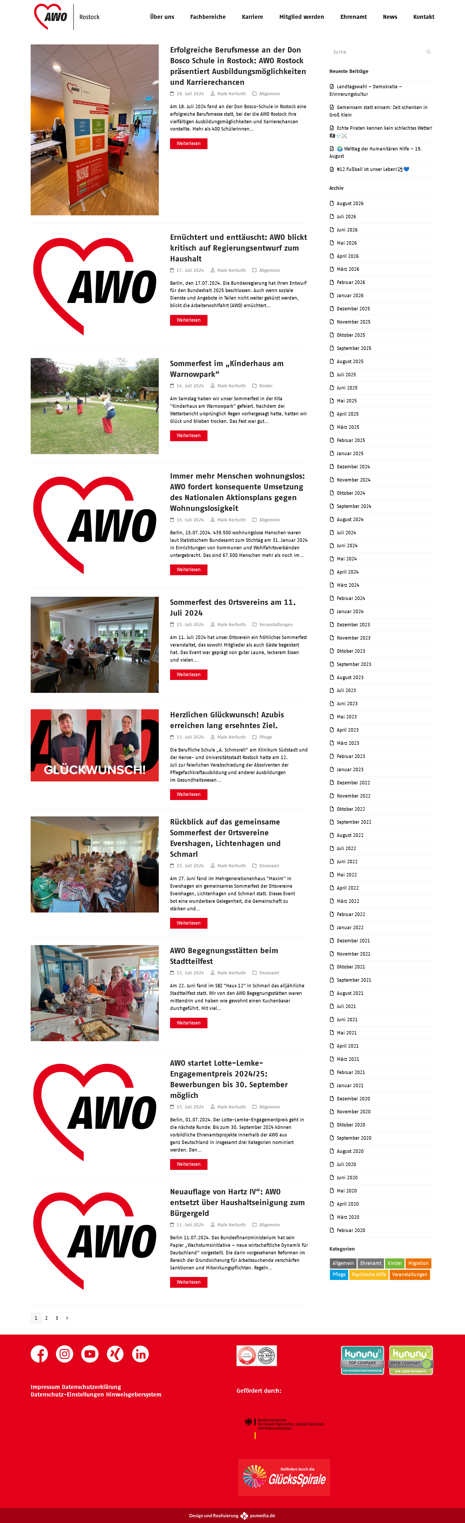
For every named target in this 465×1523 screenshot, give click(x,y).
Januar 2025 (350, 453)
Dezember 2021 (353, 940)
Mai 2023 (347, 717)
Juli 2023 (346, 690)
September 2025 (354, 348)
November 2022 (354, 796)
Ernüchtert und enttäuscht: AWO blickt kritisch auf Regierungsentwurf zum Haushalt (238, 248)
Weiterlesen (189, 143)
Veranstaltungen (276, 624)
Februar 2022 (351, 914)
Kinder (266, 385)
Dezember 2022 (353, 782)
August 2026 (350, 203)
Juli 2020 (346, 1164)
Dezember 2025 (353, 308)
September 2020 (354, 1138)
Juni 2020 (347, 1177)
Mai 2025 (347, 400)
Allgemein (269, 93)
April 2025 (348, 414)
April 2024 (348, 572)
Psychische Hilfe (369, 1274)
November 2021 (354, 954)
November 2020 (354, 1111)
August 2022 (350, 835)
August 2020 (350, 1151)
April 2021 (348, 1046)
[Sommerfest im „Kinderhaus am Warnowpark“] (95, 405)
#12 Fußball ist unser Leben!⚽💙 (373, 169)
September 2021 (354, 980)
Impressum (45, 1387)
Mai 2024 (347, 559)
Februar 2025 (351, 440)
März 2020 (348, 1217)
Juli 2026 (346, 216)
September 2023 (354, 664)
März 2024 (348, 585)
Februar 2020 (351, 1230)
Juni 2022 (347, 861)
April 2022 (348, 888)
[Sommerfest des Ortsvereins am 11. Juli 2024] (95, 644)
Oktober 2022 (351, 809)
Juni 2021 (347, 1019)
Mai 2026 (347, 243)
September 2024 (354, 506)
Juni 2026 (347, 230)
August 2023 (350, 677)
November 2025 (354, 322)
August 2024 (350, 519)
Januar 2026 (350, 295)
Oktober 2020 (351, 1125)
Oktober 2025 (351, 335)
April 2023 (348, 730)
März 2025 (348, 427)
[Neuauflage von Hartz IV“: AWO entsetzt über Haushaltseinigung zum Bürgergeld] (95, 1241)
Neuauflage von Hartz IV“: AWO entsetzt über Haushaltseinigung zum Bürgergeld (237, 1202)
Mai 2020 (347, 1191)
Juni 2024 (347, 545)
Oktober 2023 (351, 651)
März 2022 (348, 901)
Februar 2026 (351, 282)
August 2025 (350, 361)
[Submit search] (429, 52)
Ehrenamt (269, 865)
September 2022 (354, 822)
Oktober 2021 (351, 967)
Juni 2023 (347, 703)
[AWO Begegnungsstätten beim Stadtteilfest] (95, 992)
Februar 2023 (351, 756)
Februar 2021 (351, 1072)
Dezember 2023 (353, 624)
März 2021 (348, 1059)
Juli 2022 (346, 848)
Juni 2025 (347, 388)
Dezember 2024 (353, 466)
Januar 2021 (350, 1085)
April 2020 (348, 1204)
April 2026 (348, 256)
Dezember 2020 (353, 1098)
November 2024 (354, 480)
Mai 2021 (347, 1033)
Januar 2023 (350, 769)
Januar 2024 (350, 611)
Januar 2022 (350, 927)
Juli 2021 (346, 1006)
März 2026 (348, 269)
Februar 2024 (351, 598)
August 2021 (350, 993)
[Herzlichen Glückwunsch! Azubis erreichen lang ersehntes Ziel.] (95, 745)
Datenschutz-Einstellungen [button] (67, 1394)
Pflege (265, 737)
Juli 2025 (346, 374)
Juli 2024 (346, 532)
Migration (418, 1263)
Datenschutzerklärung (91, 1387)
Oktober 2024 (351, 493)
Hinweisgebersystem (133, 1394)
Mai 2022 (347, 875)
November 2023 (354, 638)
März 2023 (348, 743)
